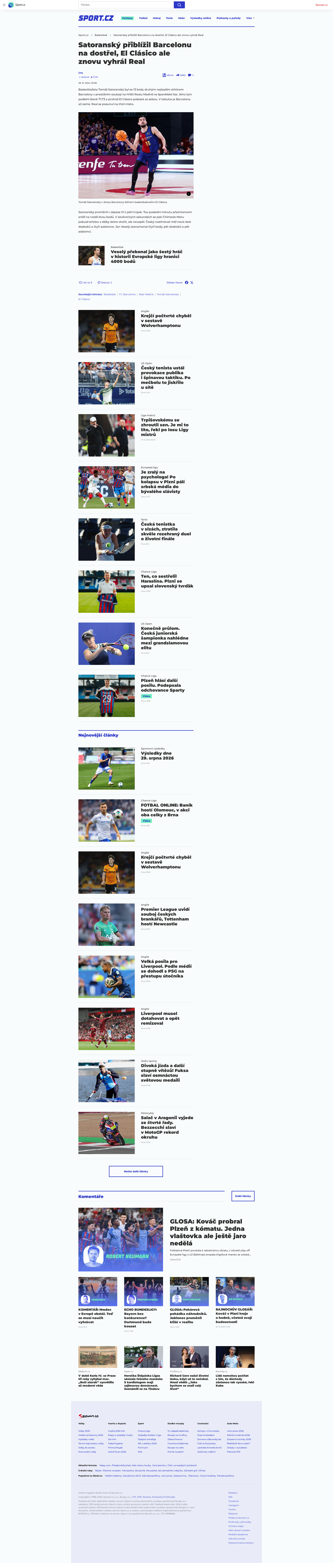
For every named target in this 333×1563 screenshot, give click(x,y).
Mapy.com (105, 1465)
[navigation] (4, 5)
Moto (181, 18)
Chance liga (144, 1431)
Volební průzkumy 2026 (90, 1435)
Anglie (145, 311)
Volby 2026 (84, 1431)
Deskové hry (180, 1475)
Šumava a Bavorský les (209, 1439)
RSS (230, 1497)
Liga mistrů (148, 415)
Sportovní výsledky (153, 748)
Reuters (147, 1497)
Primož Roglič (115, 1447)
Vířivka (201, 1470)
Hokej (156, 18)
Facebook (233, 1501)
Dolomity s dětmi (206, 1451)
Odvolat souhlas (236, 1538)
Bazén (98, 1470)
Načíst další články (136, 1171)
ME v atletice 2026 (147, 1443)
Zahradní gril (190, 1470)
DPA (139, 1497)
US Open (146, 363)
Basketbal (117, 247)
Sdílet (183, 75)
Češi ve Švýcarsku (206, 1443)
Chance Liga (148, 571)
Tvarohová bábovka (178, 1443)
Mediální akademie (238, 1534)
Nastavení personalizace (241, 1542)
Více (249, 18)
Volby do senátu (86, 1447)
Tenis (169, 18)
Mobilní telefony (113, 1475)
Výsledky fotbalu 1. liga (149, 1435)
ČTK (80, 73)
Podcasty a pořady (229, 18)
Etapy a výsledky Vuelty (120, 1435)
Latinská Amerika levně (209, 1447)
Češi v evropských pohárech (182, 1465)
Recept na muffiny (177, 1435)
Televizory (193, 1475)
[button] (136, 155)
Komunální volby (87, 1451)
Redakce (232, 1492)
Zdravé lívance (175, 1439)
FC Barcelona (127, 294)
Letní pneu (166, 1475)
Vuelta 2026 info (116, 1431)
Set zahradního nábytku (170, 1470)
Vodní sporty (149, 1061)
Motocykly (147, 1113)
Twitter (232, 1509)
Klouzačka (151, 1470)
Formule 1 (143, 1447)
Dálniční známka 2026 (238, 1435)
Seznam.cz (321, 4)
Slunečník (140, 1470)
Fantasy (127, 18)
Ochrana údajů (236, 1526)
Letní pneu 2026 (235, 1431)
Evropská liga (149, 467)
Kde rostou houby (141, 1465)
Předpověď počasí (121, 1465)
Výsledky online (200, 18)
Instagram (233, 1505)
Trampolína (128, 1470)
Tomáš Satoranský (168, 294)
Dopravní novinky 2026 (239, 1439)
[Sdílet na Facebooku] (186, 282)
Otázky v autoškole (237, 1447)
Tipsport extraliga (147, 1439)
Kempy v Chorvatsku (208, 1431)
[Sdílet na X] (192, 282)
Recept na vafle (176, 1447)
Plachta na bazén (112, 1470)
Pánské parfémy (225, 1475)
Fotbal (143, 18)
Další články (243, 1196)
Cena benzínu (159, 1465)
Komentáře (91, 1196)
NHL (140, 1451)
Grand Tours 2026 (117, 1451)
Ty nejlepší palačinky (178, 1431)
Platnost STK (233, 1451)
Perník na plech (176, 1451)
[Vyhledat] (179, 4)
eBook (170, 75)
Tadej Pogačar (115, 1443)
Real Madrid (146, 294)
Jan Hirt (112, 1439)
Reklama (233, 1513)
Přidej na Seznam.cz (238, 1517)
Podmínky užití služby (239, 1522)
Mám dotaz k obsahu (239, 1530)
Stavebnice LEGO (132, 1475)
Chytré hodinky (208, 1475)
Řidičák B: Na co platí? (238, 1443)
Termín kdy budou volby (91, 1443)
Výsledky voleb (86, 1439)
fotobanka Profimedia (163, 1497)
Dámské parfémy (151, 1475)
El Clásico (84, 299)
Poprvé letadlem (206, 1435)
